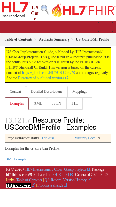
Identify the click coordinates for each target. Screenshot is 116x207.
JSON (56, 103)
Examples (17, 103)
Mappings (79, 91)
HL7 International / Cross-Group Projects (55, 169)
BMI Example (16, 159)
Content (15, 91)
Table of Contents (29, 180)
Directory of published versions (41, 78)
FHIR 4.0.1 (60, 175)
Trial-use (47, 138)
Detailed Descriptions (46, 91)
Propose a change (50, 185)
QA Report (53, 180)
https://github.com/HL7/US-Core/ (46, 72)
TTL (74, 103)
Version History (75, 180)
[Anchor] (99, 126)
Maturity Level (85, 138)
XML (38, 103)
